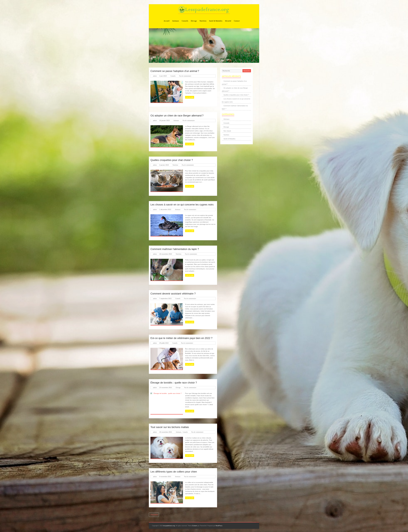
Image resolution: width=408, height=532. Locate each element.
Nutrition (203, 21)
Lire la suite (189, 97)
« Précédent (154, 514)
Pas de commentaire (185, 76)
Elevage (194, 21)
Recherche (247, 70)
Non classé (227, 131)
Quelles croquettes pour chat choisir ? (171, 159)
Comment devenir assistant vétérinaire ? (173, 293)
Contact (237, 21)
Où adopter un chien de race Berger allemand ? (176, 115)
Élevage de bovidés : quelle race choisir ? (173, 382)
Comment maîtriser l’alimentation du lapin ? (174, 249)
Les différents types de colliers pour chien (173, 471)
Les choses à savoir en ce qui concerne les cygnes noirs (182, 204)
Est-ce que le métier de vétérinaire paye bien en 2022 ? (181, 338)
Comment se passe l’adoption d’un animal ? (174, 70)
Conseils (185, 21)
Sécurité (228, 21)
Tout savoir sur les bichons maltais (169, 427)
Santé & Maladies (215, 21)
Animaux (175, 21)
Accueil (166, 21)
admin (155, 76)
